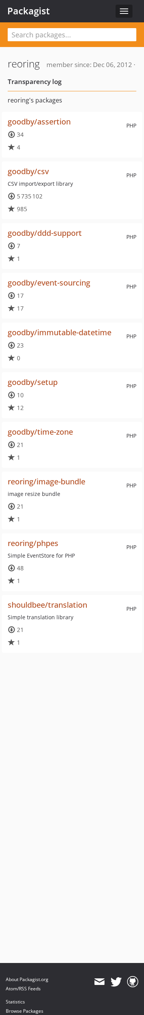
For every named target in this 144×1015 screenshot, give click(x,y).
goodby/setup (33, 382)
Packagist (28, 11)
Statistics (15, 1001)
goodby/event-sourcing (49, 282)
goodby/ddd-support (45, 233)
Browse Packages (24, 1011)
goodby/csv (28, 171)
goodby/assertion (39, 121)
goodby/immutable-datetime (59, 332)
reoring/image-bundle (46, 481)
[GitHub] (132, 982)
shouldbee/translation (47, 605)
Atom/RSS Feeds (23, 988)
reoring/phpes (33, 543)
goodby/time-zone (40, 432)
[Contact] (99, 982)
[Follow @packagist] (116, 982)
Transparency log (34, 81)
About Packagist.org (27, 979)
